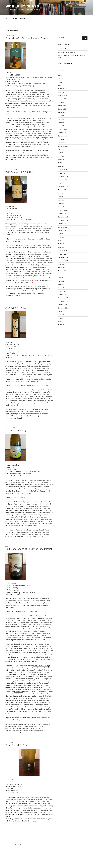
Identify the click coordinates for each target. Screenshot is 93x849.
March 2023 (61, 207)
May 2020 (61, 321)
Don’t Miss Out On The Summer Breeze (26, 38)
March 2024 (61, 166)
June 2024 (61, 156)
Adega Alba (9, 342)
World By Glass (22, 6)
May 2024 (61, 159)
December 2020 (63, 298)
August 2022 (62, 230)
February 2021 (62, 291)
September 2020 (63, 308)
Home (7, 18)
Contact (23, 18)
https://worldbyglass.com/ (29, 821)
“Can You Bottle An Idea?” (19, 171)
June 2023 (61, 196)
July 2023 (60, 193)
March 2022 (61, 247)
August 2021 (62, 271)
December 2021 (63, 257)
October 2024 (62, 143)
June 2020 (61, 318)
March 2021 (61, 288)
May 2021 (61, 281)
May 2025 (61, 119)
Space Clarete (62, 49)
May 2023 (61, 200)
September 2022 (63, 227)
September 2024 (63, 146)
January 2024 (62, 173)
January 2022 (62, 254)
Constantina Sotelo (12, 465)
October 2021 (62, 264)
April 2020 (61, 325)
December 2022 (63, 217)
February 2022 (62, 250)
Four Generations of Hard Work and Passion (29, 548)
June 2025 (61, 116)
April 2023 (61, 203)
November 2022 (63, 220)
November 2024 (63, 139)
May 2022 (61, 240)
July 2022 (60, 234)
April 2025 (61, 122)
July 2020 (61, 315)
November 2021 (63, 261)
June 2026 (61, 82)
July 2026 (61, 78)
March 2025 (61, 126)
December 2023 (63, 176)
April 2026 (61, 89)
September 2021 (63, 267)
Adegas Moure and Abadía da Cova (17, 616)
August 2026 (62, 75)
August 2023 (62, 190)
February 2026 (62, 95)
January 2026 (62, 99)
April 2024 (61, 163)
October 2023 (62, 183)
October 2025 (62, 109)
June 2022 (61, 237)
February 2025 (62, 129)
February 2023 (62, 210)
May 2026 (61, 85)
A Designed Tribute (15, 307)
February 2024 (62, 169)
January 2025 (62, 132)
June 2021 (61, 277)
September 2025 (63, 112)
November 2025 (63, 105)
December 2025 (63, 102)
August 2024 (62, 149)
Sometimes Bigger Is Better (66, 52)
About (15, 18)
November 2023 (63, 180)
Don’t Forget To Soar (16, 745)
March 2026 (61, 92)
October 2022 (62, 223)
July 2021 (60, 274)
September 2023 (63, 186)
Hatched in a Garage (16, 430)
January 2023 (62, 213)
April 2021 (61, 284)
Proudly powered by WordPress (14, 845)
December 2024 (63, 136)
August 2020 (62, 311)
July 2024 (61, 153)
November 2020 (63, 301)
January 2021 (62, 294)
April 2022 (61, 244)
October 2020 (62, 304)
